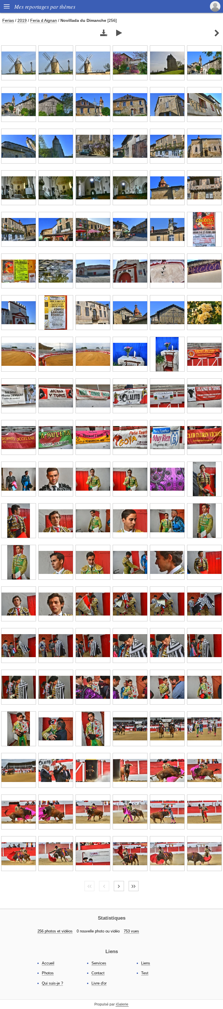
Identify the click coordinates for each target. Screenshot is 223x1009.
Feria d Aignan (43, 20)
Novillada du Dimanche (83, 20)
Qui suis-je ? (52, 983)
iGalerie (122, 1004)
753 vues (131, 931)
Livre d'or (99, 983)
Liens (145, 963)
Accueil (48, 963)
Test (144, 973)
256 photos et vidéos (55, 931)
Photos (48, 973)
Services (98, 963)
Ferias (8, 20)
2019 (22, 20)
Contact (98, 973)
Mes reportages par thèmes (44, 6)
